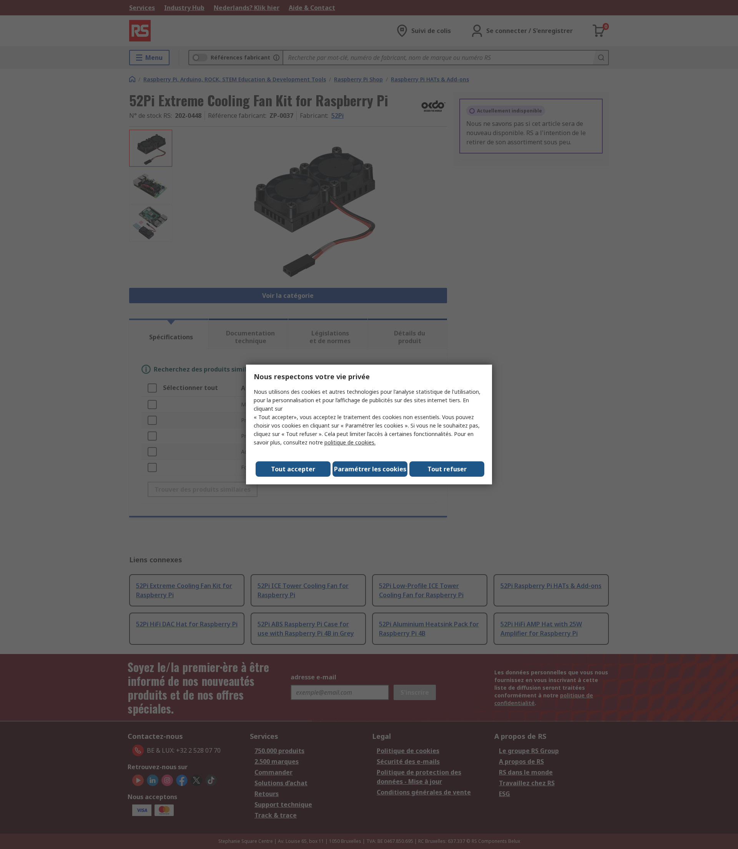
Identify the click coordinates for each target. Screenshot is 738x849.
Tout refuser (447, 469)
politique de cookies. (350, 442)
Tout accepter (293, 469)
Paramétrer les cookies (370, 469)
